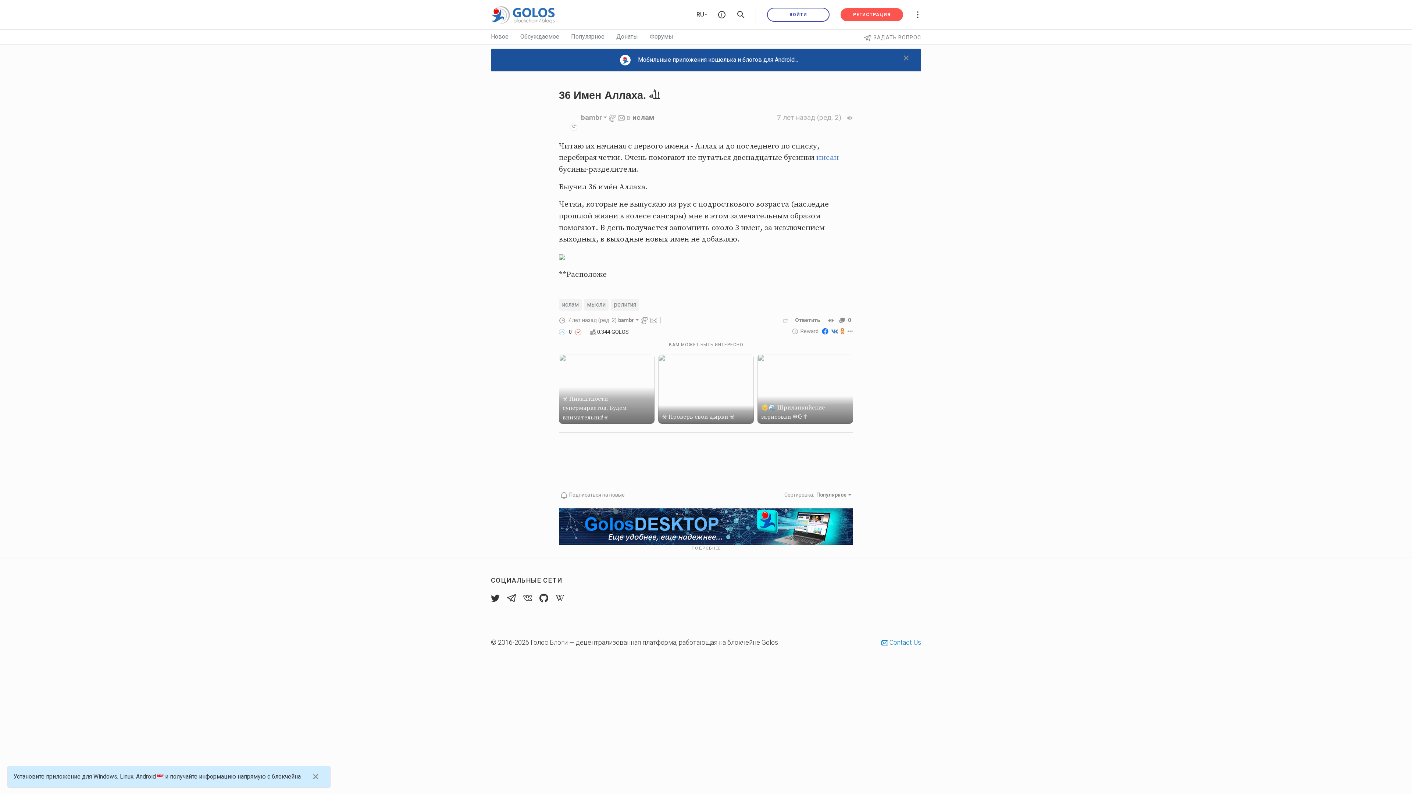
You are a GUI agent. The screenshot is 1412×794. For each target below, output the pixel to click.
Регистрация (872, 14)
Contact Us (904, 642)
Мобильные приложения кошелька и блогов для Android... (718, 59)
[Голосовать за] (562, 332)
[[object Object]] (832, 320)
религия (625, 304)
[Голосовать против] (578, 332)
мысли (596, 304)
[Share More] (850, 331)
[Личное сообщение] (621, 117)
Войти (798, 14)
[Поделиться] (785, 320)
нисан (827, 157)
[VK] (834, 331)
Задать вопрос (897, 37)
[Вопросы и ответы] (721, 14)
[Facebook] (825, 331)
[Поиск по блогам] (741, 14)
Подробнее (706, 548)
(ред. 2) (809, 117)
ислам (643, 117)
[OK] (843, 331)
